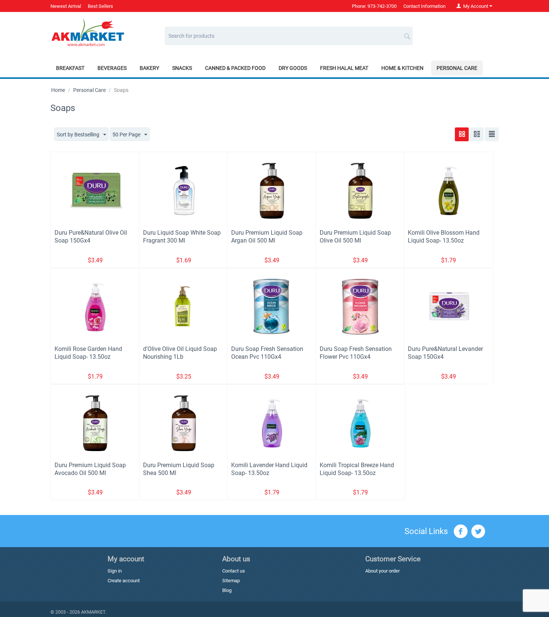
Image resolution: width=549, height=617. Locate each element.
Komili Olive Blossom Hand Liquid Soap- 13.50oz (444, 236)
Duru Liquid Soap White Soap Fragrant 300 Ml (182, 236)
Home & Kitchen (402, 68)
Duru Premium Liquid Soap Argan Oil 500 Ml (267, 236)
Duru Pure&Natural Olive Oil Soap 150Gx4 (91, 236)
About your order (382, 571)
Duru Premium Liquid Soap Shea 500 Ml (178, 469)
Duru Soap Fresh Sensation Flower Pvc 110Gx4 (356, 352)
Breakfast (70, 68)
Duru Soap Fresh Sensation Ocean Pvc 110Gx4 (267, 352)
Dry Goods (293, 68)
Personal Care (457, 68)
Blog (227, 590)
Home (58, 90)
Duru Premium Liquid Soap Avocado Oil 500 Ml (90, 469)
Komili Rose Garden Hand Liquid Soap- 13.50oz (88, 352)
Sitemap (231, 580)
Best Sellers (100, 6)
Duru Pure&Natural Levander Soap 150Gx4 (445, 352)
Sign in (115, 571)
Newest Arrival (65, 6)
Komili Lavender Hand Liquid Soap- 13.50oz (269, 469)
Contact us (233, 571)
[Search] (407, 33)
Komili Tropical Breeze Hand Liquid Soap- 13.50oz (357, 469)
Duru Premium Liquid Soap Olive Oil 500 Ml (355, 236)
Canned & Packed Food (235, 68)
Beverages (112, 68)
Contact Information (424, 6)
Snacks (182, 68)
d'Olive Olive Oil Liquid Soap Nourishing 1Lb (180, 352)
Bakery (149, 68)
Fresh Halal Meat (344, 68)
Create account (124, 580)
